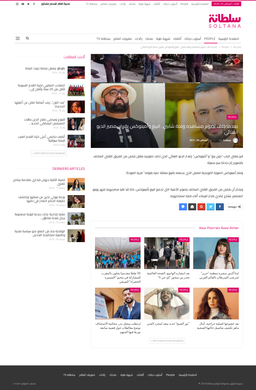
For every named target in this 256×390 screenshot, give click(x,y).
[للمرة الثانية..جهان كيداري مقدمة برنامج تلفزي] (76, 184)
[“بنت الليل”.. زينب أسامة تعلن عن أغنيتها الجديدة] (76, 107)
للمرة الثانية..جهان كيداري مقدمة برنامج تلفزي (39, 182)
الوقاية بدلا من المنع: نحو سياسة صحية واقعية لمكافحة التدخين (40, 233)
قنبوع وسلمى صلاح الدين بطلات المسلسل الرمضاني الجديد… (44, 121)
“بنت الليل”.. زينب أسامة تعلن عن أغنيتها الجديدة (40, 104)
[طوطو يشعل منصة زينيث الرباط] (76, 72)
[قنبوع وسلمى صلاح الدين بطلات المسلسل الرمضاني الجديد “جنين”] (76, 124)
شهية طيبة (144, 3)
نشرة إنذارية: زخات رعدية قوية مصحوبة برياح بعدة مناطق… (40, 216)
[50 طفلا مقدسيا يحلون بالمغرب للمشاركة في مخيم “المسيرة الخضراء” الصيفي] (118, 253)
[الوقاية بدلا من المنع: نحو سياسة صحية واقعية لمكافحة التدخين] (76, 235)
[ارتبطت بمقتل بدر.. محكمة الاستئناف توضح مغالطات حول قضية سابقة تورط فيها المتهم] (118, 303)
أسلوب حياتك (170, 3)
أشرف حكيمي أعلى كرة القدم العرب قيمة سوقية (41, 138)
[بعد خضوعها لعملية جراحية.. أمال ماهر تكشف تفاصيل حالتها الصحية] (216, 303)
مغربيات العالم (109, 3)
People (184, 3)
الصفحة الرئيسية (200, 3)
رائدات (123, 3)
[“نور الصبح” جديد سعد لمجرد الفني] (167, 303)
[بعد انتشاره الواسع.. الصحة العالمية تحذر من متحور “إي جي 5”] (167, 253)
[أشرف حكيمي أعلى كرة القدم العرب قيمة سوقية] (76, 141)
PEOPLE (209, 39)
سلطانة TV (92, 3)
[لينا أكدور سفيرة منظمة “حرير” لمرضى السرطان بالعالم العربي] (216, 253)
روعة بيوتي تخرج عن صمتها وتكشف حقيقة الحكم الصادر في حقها (41, 199)
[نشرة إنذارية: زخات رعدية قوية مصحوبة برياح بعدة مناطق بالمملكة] (76, 218)
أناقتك (156, 3)
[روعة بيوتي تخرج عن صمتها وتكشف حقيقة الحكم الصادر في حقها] (76, 201)
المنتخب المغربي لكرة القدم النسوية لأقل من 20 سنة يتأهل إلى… (41, 87)
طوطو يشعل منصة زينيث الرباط (45, 68)
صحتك (132, 3)
